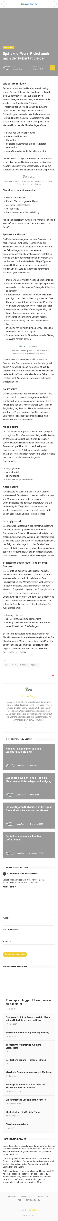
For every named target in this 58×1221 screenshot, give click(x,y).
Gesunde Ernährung (15, 320)
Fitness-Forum (33, 1200)
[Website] (31, 725)
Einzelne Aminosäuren (17, 1124)
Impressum (43, 1197)
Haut (14, 665)
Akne (6, 665)
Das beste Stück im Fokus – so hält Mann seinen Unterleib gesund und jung (28, 1019)
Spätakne (34, 665)
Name (6, 918)
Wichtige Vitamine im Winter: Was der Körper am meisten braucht (25, 1086)
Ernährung (24, 351)
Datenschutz (27, 1197)
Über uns (12, 1197)
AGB (19, 1200)
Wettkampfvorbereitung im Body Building (27, 1032)
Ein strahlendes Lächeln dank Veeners (26, 1099)
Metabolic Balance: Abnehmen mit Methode (29, 1072)
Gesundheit (8, 47)
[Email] (26, 725)
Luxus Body (18, 69)
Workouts (18, 1161)
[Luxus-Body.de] (29, 4)
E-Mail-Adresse (11, 930)
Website (7, 941)
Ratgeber (23, 665)
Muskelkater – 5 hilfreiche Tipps (23, 1112)
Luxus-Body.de (32, 1210)
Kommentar (9, 887)
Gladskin (27, 585)
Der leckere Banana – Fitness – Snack (26, 1060)
